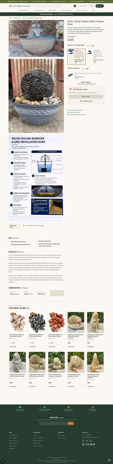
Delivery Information (38, 438)
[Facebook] (83, 440)
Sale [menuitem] (93, 10)
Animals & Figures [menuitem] (81, 10)
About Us (35, 435)
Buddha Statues (13, 443)
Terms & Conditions (38, 445)
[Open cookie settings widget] (2, 461)
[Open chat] (109, 460)
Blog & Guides (61, 435)
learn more (89, 45)
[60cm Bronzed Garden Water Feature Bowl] (36, 96)
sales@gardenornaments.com (91, 437)
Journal (91, 5)
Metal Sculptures (13, 438)
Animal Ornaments (13, 440)
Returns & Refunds (38, 440)
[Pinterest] (90, 440)
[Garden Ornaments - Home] (20, 6)
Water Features (13, 445)
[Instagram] (87, 440)
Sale (10, 451)
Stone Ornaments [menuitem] (23, 10)
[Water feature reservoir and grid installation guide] (36, 178)
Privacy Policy (36, 443)
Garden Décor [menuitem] (52, 10)
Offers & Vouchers (62, 438)
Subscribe (70, 423)
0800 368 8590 (87, 435)
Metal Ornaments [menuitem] (66, 10)
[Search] (75, 6)
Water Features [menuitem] (38, 10)
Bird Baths (11, 448)
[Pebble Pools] (36, 38)
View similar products (86, 101)
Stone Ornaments (13, 435)
